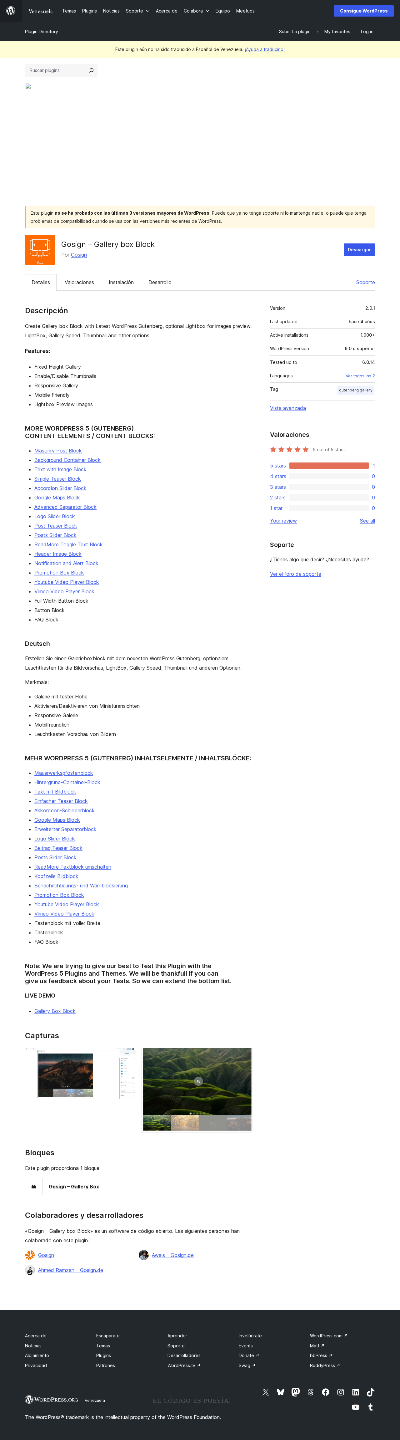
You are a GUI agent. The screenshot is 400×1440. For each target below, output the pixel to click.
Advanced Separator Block (65, 507)
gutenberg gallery (355, 390)
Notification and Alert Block (66, 563)
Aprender (177, 1335)
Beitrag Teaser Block (58, 848)
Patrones (105, 1365)
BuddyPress (325, 1365)
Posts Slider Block (55, 535)
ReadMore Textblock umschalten (72, 867)
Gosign (79, 255)
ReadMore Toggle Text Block (68, 544)
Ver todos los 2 (360, 375)
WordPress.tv (184, 1365)
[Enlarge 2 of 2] (244, 1055)
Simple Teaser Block (57, 479)
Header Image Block (58, 554)
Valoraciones (79, 282)
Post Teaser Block (55, 526)
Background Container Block (67, 460)
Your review (283, 521)
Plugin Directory (41, 31)
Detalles (41, 282)
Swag (247, 1365)
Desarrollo (160, 282)
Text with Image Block (60, 469)
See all (367, 521)
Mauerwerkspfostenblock (63, 773)
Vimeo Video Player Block (64, 591)
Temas (103, 1345)
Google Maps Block (57, 497)
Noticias (33, 1345)
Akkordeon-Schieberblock (64, 810)
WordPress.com (329, 1335)
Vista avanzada (288, 408)
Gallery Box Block (55, 1011)
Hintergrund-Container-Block (67, 782)
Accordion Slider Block (60, 488)
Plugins (103, 1355)
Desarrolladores (184, 1355)
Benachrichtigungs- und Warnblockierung (81, 885)
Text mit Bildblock (55, 792)
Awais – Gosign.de (173, 1255)
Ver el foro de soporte (295, 574)
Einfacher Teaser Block (61, 801)
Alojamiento (37, 1355)
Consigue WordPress (364, 10)
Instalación (121, 282)
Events (246, 1345)
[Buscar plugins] (91, 70)
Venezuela (95, 1400)
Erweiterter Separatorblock (65, 829)
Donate (249, 1355)
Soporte (365, 282)
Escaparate (108, 1335)
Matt (317, 1345)
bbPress (321, 1355)
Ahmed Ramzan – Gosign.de (70, 1270)
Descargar (359, 249)
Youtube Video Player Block (66, 582)
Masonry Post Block (58, 450)
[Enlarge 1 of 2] (128, 1055)
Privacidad (36, 1365)
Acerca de (36, 1335)
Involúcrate (250, 1335)
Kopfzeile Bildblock (56, 876)
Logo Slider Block (54, 516)
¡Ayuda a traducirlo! (265, 49)
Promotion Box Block (59, 572)
